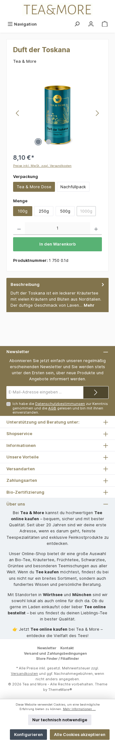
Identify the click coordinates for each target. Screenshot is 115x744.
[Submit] (96, 392)
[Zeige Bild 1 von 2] (38, 141)
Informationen (21, 445)
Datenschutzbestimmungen (60, 403)
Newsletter (46, 648)
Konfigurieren (28, 734)
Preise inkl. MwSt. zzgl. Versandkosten (42, 165)
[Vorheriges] (18, 113)
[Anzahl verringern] (19, 228)
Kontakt (67, 648)
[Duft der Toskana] (57, 113)
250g (44, 211)
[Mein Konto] (91, 24)
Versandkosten (24, 673)
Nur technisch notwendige (59, 719)
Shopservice (19, 433)
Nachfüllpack (73, 186)
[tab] (57, 295)
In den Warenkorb (57, 244)
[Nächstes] (97, 113)
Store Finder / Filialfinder (57, 658)
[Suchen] (77, 24)
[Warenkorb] (105, 24)
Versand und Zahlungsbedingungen (55, 653)
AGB (52, 408)
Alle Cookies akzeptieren (79, 734)
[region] (57, 113)
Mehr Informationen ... (79, 709)
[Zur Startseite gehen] (57, 9)
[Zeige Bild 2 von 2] (48, 141)
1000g (88, 212)
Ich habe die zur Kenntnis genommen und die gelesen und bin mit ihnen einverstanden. (60, 408)
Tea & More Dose (34, 186)
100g (22, 211)
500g (65, 211)
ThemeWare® (60, 689)
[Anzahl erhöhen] (96, 228)
